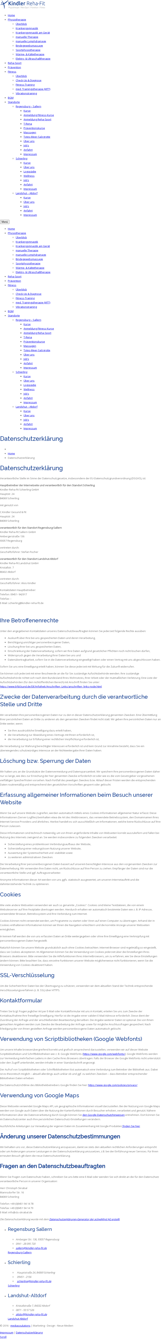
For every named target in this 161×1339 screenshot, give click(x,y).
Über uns (29, 141)
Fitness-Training (25, 84)
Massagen (30, 132)
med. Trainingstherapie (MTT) (33, 89)
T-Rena (28, 123)
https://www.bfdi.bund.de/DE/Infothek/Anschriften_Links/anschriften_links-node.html (51, 686)
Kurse (27, 110)
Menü (5, 221)
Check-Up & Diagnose (28, 80)
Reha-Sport (14, 63)
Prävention (14, 67)
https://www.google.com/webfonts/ (104, 1054)
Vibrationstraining (26, 93)
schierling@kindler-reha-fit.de (34, 1281)
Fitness (12, 71)
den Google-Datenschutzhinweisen (103, 1115)
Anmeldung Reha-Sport (37, 119)
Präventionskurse (34, 128)
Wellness (29, 176)
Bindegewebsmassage (29, 45)
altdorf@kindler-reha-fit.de (31, 1314)
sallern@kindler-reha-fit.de (31, 1248)
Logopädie (30, 171)
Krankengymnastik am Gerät (33, 32)
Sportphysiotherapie (28, 50)
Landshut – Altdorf (27, 193)
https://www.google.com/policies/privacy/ (112, 1085)
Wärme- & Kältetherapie (30, 54)
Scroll (3, 1337)
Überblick (21, 24)
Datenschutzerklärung (29, 1332)
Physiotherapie (17, 19)
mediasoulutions (20, 1325)
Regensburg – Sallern (28, 106)
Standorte (14, 102)
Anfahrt (28, 150)
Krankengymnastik (27, 28)
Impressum (30, 154)
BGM (11, 97)
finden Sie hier (131, 1126)
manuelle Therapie (27, 37)
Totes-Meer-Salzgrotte (37, 137)
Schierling (21, 158)
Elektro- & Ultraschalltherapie (33, 58)
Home (11, 15)
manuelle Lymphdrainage (31, 41)
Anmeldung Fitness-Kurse (39, 115)
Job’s (26, 145)
